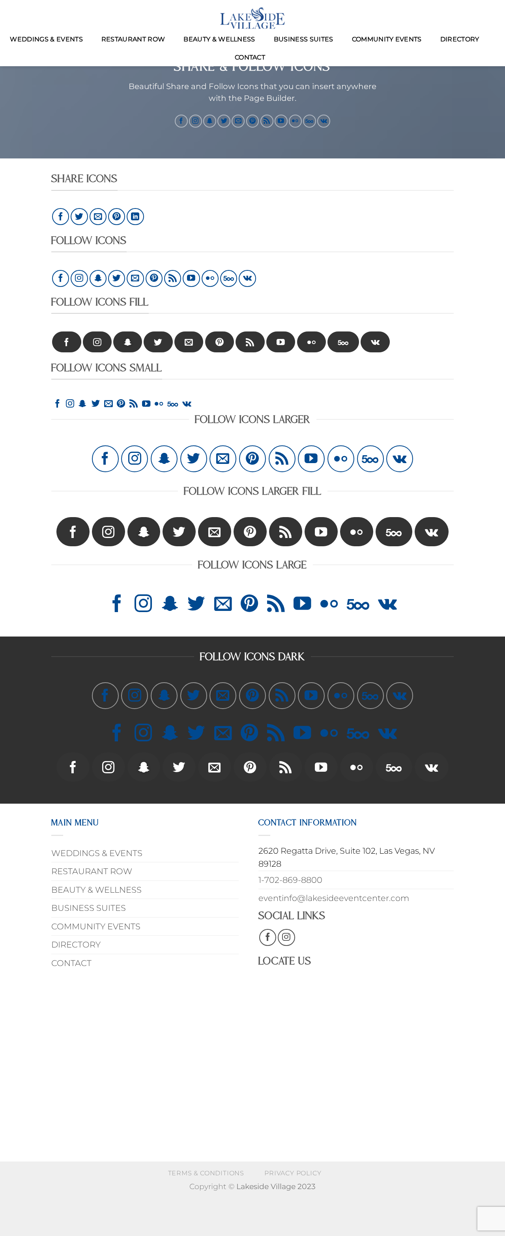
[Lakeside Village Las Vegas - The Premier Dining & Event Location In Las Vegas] (252, 18)
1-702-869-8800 (290, 880)
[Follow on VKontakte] (323, 120)
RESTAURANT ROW (133, 39)
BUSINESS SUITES (303, 39)
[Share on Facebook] (60, 216)
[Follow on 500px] (309, 120)
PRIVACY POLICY (292, 1173)
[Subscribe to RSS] (266, 120)
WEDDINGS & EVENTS (46, 39)
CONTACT (250, 57)
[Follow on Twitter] (223, 120)
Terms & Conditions (206, 1173)
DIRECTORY (459, 39)
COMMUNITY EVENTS (387, 39)
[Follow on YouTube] (281, 120)
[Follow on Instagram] (195, 120)
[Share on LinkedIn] (135, 216)
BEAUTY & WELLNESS (219, 39)
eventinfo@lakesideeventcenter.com (333, 898)
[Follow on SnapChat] (209, 120)
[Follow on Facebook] (181, 120)
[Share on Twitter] (79, 216)
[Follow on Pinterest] (252, 120)
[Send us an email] (238, 120)
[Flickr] (295, 120)
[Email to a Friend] (98, 216)
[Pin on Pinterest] (116, 216)
